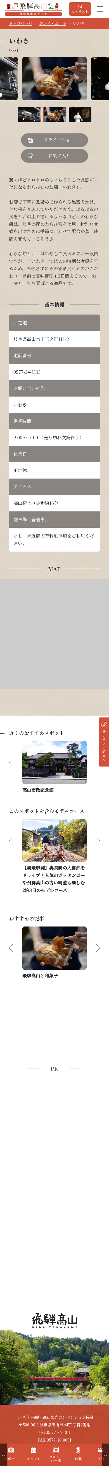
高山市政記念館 (38, 790)
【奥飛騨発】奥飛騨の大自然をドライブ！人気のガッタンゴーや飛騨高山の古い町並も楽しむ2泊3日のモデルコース (53, 878)
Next (93, 78)
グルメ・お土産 (52, 23)
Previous (15, 78)
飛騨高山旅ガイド (33, 9)
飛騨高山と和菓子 (40, 975)
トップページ (20, 23)
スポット (11, 1458)
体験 (78, 1458)
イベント (33, 1458)
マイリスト (80, 11)
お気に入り (59, 155)
